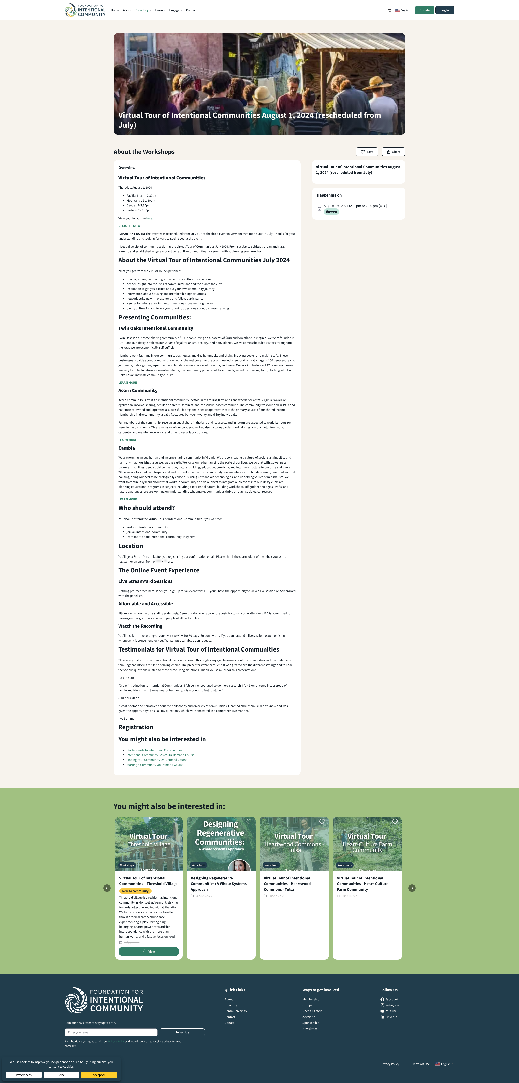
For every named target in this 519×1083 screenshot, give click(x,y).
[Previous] (107, 888)
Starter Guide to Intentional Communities (154, 750)
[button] (389, 10)
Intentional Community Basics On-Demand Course (160, 755)
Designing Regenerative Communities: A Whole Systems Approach (219, 884)
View (151, 951)
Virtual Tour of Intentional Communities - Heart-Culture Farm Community (362, 884)
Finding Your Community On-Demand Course (157, 760)
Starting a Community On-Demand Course (155, 765)
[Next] (412, 888)
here (149, 218)
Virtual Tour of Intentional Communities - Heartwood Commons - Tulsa (287, 884)
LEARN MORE (127, 383)
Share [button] (396, 152)
